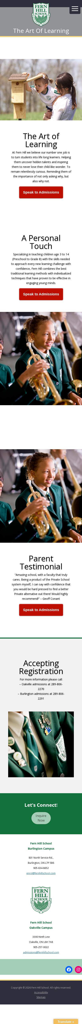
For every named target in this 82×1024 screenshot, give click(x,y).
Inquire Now (41, 818)
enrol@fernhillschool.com (41, 873)
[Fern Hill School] (41, 15)
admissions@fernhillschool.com (41, 952)
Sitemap (41, 997)
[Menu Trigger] (74, 8)
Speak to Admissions (41, 192)
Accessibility (41, 992)
